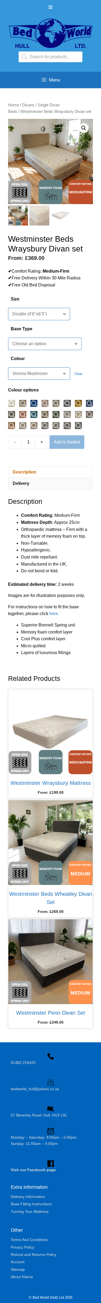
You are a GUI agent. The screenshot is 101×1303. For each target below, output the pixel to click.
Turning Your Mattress (29, 1211)
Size (15, 299)
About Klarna (22, 1277)
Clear (78, 374)
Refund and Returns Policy (33, 1254)
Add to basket (67, 442)
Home (13, 105)
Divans (28, 105)
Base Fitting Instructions (31, 1204)
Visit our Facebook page (33, 1170)
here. (54, 613)
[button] (84, 128)
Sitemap (18, 1269)
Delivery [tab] (21, 483)
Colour (18, 358)
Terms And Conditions (29, 1239)
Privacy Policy (22, 1247)
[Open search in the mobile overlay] (50, 56)
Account (18, 1262)
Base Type (21, 328)
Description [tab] (24, 472)
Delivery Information (28, 1196)
